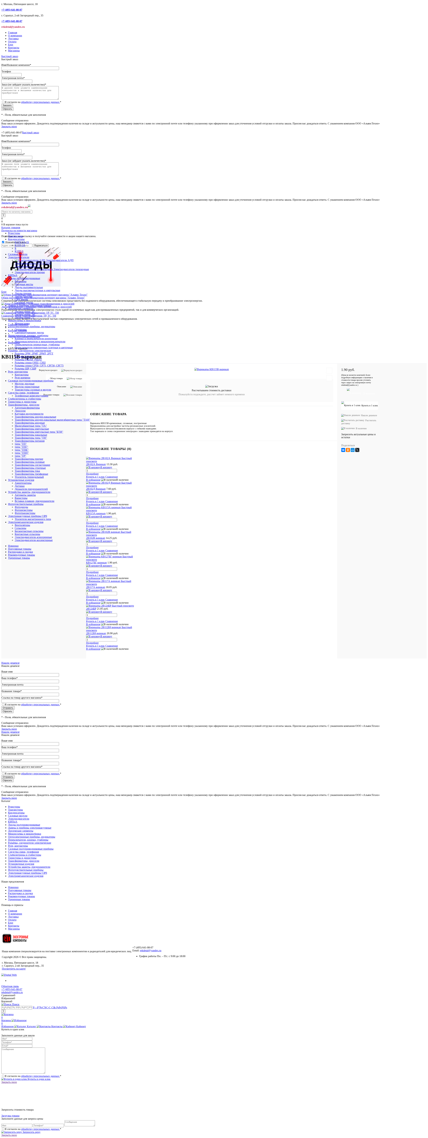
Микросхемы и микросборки (24, 833)
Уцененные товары (19, 557)
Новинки (13, 545)
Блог (10, 44)
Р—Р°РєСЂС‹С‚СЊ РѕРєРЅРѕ (50, 1007)
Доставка (13, 38)
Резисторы (14, 806)
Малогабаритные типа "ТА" (31, 425)
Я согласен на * (33, 1076)
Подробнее (92, 572)
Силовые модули (17, 815)
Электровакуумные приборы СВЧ (27, 872)
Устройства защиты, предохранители (29, 866)
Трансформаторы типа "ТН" (31, 437)
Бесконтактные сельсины (29, 531)
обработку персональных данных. (40, 102)
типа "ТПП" (22, 452)
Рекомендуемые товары (21, 554)
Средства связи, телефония (23, 851)
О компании (15, 35)
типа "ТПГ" (21, 446)
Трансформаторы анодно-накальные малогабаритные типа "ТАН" (52, 419)
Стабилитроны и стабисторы (24, 854)
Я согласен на (33, 102)
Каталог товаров (10, 227)
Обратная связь (10, 986)
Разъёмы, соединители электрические (29, 842)
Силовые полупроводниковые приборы (31, 848)
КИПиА (12, 821)
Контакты (13, 47)
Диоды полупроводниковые (24, 824)
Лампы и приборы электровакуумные (29, 827)
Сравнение (111, 575)
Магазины (14, 50)
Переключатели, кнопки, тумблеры (28, 839)
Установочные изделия (21, 863)
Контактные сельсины (27, 534)
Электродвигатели (18, 818)
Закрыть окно (9, 126)
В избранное (93, 578)
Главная (12, 32)
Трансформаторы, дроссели (23, 860)
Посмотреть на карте (14, 968)
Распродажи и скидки (20, 551)
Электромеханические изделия (25, 875)
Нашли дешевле (10, 662)
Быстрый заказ (9, 56)
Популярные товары (19, 548)
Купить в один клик (38, 1079)
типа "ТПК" (22, 449)
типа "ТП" (21, 443)
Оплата (12, 41)
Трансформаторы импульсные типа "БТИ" (39, 431)
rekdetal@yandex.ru (150, 950)
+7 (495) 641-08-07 (11, 989)
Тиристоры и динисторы (22, 857)
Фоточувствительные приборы (25, 869)
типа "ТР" (20, 455)
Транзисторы (15, 809)
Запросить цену (31, 1132)
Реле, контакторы (18, 845)
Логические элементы (20, 830)
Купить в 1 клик (95, 575)
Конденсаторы (16, 812)
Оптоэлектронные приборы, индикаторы (31, 836)
